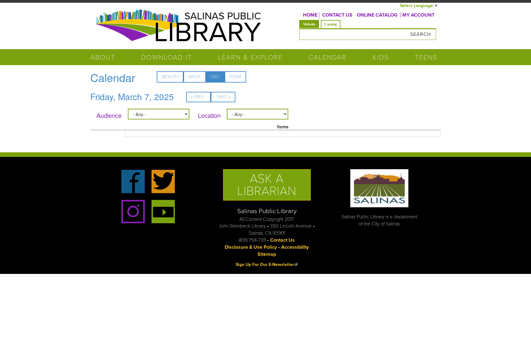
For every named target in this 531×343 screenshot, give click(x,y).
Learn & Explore (250, 57)
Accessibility (295, 247)
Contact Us (282, 240)
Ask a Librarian (267, 184)
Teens (426, 57)
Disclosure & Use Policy (251, 247)
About (102, 57)
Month (170, 77)
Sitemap (267, 254)
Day (218, 78)
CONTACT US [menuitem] (337, 15)
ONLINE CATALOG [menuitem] (377, 15)
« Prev (197, 96)
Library (207, 32)
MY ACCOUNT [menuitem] (418, 15)
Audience (109, 115)
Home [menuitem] (310, 15)
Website (311, 24)
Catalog (330, 24)
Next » (223, 96)
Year (235, 77)
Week (194, 77)
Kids (380, 57)
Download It (166, 57)
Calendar (328, 57)
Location (209, 115)
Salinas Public (222, 16)
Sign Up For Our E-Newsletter (267, 264)
